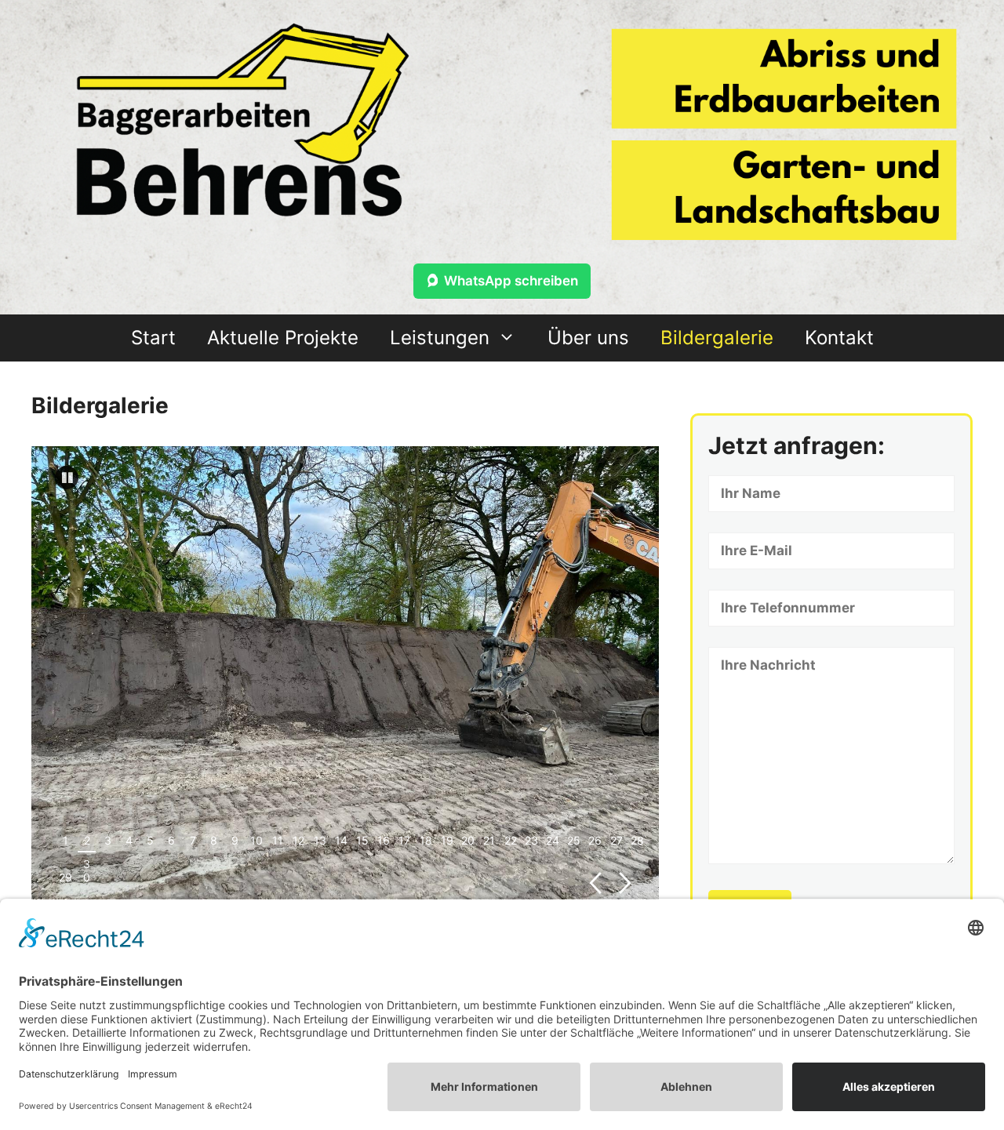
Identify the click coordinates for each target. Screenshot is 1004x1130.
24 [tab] (552, 840)
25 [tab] (573, 840)
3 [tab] (107, 840)
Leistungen (439, 337)
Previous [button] (595, 883)
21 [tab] (489, 840)
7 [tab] (193, 840)
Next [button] (625, 883)
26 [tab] (595, 840)
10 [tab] (256, 840)
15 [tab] (362, 840)
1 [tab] (65, 840)
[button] (66, 477)
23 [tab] (531, 840)
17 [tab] (404, 840)
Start (153, 337)
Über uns (588, 337)
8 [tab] (213, 840)
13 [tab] (320, 840)
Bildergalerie (716, 337)
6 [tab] (171, 840)
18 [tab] (426, 840)
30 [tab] (86, 870)
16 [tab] (383, 840)
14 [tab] (341, 840)
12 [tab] (298, 840)
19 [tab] (447, 840)
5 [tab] (150, 840)
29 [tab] (65, 877)
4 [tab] (129, 840)
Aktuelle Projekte (282, 337)
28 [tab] (637, 840)
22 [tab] (510, 840)
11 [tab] (277, 840)
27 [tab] (616, 840)
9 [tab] (234, 840)
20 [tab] (468, 840)
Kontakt (839, 337)
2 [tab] (87, 840)
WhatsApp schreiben (511, 281)
